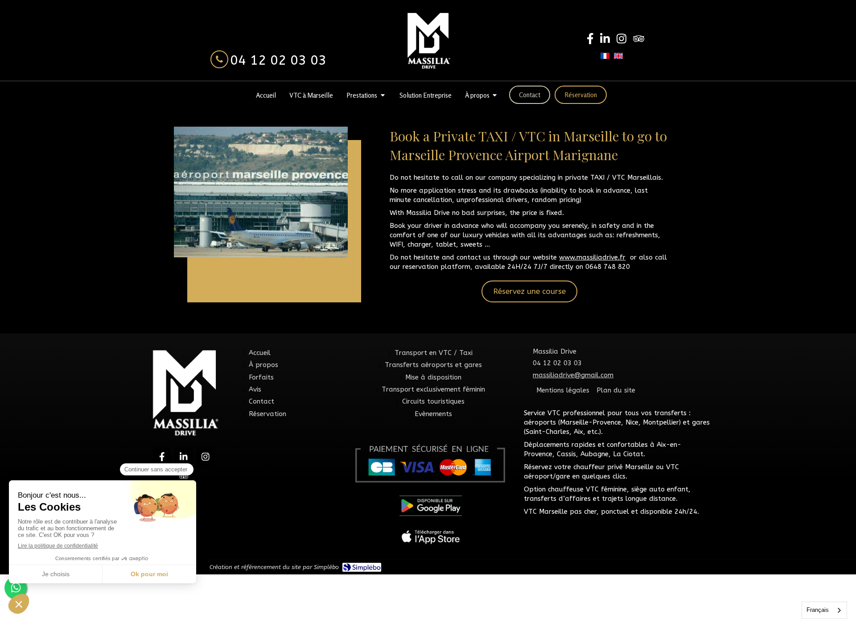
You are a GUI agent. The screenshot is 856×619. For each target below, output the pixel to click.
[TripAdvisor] (638, 40)
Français (818, 610)
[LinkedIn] (605, 40)
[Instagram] (621, 40)
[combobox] (824, 610)
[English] (618, 59)
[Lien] (430, 536)
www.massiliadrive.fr (592, 257)
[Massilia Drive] (428, 40)
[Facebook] (590, 40)
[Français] (605, 59)
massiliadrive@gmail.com (573, 375)
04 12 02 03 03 (278, 60)
